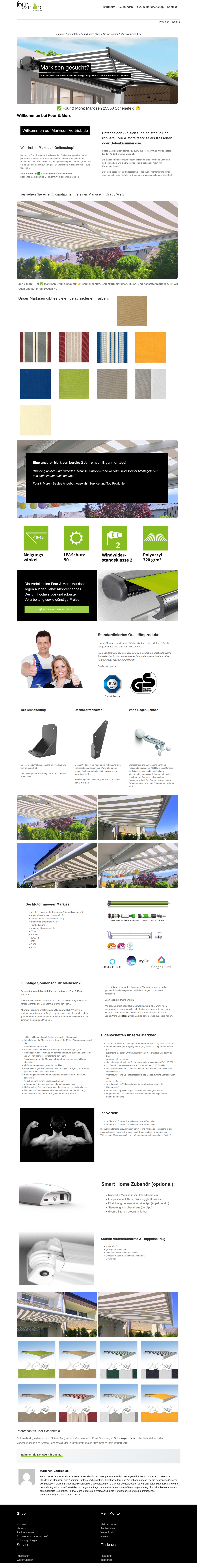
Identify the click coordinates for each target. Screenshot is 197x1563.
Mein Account (109, 1524)
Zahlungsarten (25, 1532)
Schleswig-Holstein (125, 1438)
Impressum (23, 1555)
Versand (22, 1528)
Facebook (106, 1555)
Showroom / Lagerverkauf (32, 1536)
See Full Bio (71, 1494)
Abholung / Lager (27, 1540)
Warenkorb (107, 1532)
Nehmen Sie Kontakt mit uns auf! (42, 1454)
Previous (164, 21)
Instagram (107, 1559)
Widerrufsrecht (25, 1559)
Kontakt (21, 1524)
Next (175, 21)
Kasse (104, 1536)
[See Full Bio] (79, 1494)
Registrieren (108, 1528)
